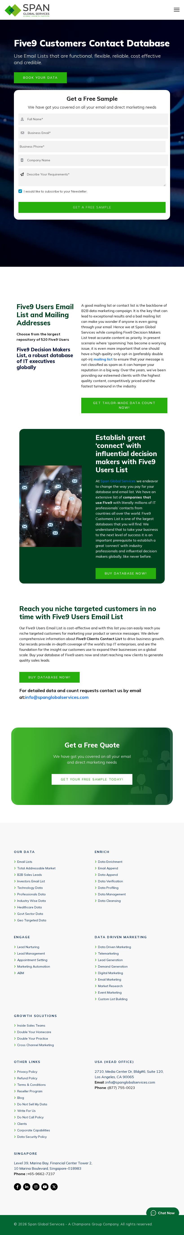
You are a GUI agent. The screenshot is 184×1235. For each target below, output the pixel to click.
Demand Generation (113, 966)
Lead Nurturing (28, 947)
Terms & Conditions (31, 1085)
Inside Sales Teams (31, 1025)
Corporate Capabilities (33, 1130)
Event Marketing (110, 992)
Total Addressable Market (36, 868)
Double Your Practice (32, 1038)
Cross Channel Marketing (35, 1045)
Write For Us (26, 1111)
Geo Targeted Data (31, 920)
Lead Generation (110, 960)
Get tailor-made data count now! (124, 405)
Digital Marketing (110, 973)
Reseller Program (29, 1091)
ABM (20, 973)
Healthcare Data (29, 907)
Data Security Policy (32, 1137)
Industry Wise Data (31, 901)
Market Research (110, 986)
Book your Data (40, 78)
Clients (22, 1124)
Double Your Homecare (34, 1032)
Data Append (108, 875)
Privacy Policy (27, 1072)
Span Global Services (118, 481)
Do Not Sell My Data (32, 1104)
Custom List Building (112, 999)
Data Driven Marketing (114, 947)
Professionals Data (31, 894)
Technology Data (30, 888)
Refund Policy (27, 1078)
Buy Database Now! (126, 573)
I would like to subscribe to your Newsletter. (55, 191)
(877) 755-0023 (121, 1087)
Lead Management (31, 953)
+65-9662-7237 (41, 1174)
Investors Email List (31, 881)
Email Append (108, 868)
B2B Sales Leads (29, 875)
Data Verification (110, 881)
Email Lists (24, 862)
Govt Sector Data (30, 914)
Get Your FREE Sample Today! (92, 779)
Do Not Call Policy (30, 1117)
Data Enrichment (110, 862)
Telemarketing (108, 953)
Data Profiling (108, 888)
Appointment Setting (32, 960)
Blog (20, 1098)
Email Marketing (109, 979)
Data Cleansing (109, 901)
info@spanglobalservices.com (57, 697)
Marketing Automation (33, 966)
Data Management (112, 894)
